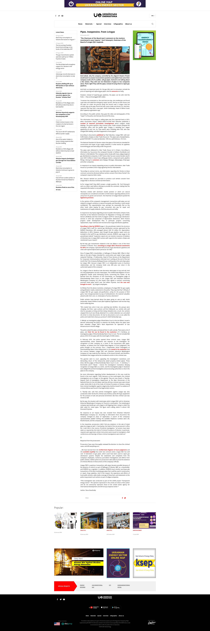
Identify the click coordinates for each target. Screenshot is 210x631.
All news (58, 189)
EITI (110, 585)
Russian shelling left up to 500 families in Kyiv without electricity (65, 85)
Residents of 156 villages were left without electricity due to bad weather (65, 105)
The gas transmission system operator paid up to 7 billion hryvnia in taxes (65, 57)
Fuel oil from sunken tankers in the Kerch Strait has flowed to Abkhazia (65, 180)
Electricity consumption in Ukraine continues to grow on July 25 (65, 170)
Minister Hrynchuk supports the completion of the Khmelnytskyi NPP (65, 114)
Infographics (118, 24)
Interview (107, 24)
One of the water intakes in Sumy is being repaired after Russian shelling (64, 141)
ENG (152, 15)
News (80, 24)
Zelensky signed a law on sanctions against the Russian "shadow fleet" (64, 95)
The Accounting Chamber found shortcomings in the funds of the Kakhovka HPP (64, 47)
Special (99, 24)
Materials (88, 24)
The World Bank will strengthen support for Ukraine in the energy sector (65, 66)
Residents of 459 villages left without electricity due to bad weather (65, 151)
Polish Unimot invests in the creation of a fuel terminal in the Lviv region (64, 124)
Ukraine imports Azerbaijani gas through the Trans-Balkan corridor (65, 160)
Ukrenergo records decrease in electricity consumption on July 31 (65, 76)
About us (128, 24)
